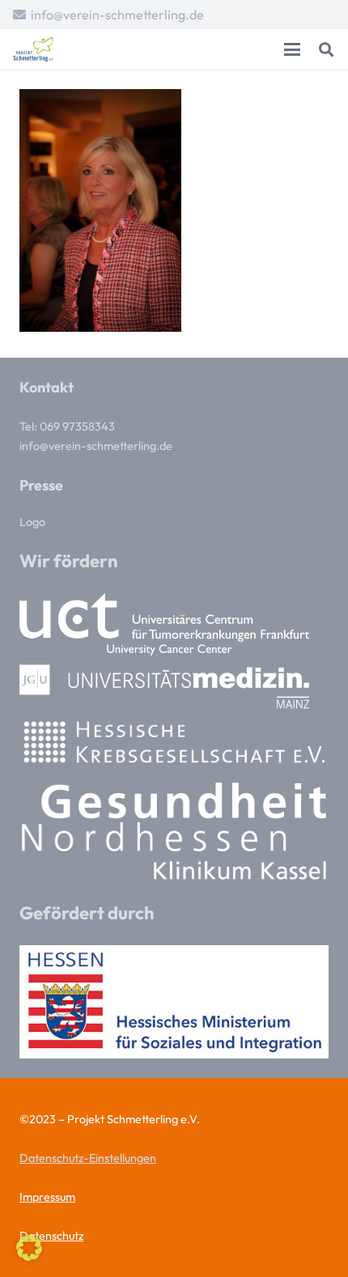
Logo (32, 522)
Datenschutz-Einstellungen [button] (87, 1158)
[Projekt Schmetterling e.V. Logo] (33, 49)
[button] (292, 49)
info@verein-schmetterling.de (95, 446)
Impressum (47, 1197)
